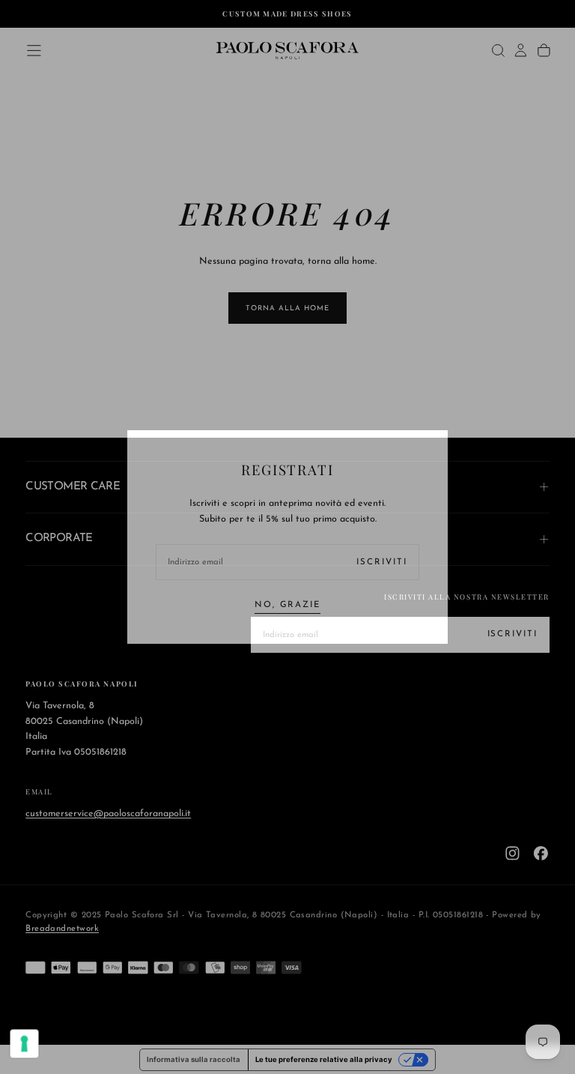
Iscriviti (381, 562)
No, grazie (287, 604)
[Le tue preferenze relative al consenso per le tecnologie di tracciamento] (24, 1044)
